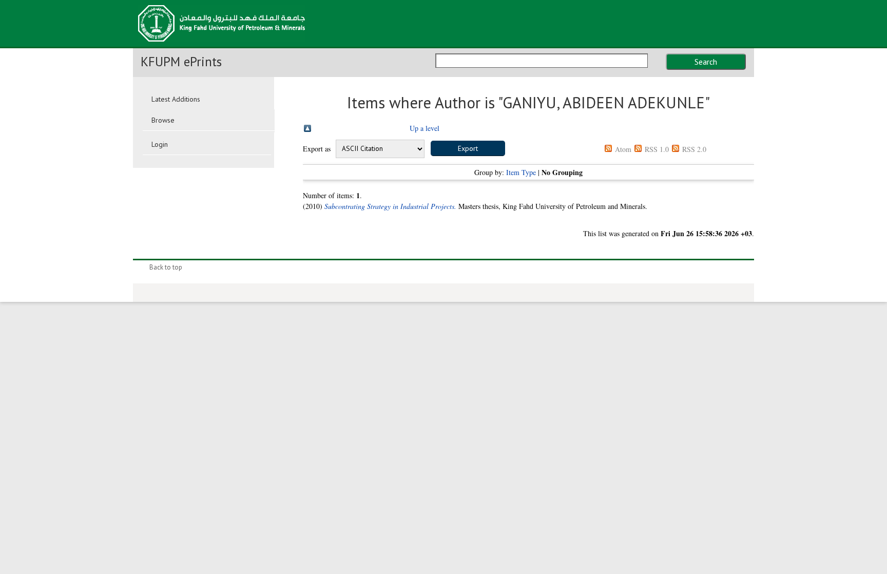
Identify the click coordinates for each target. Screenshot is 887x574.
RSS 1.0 (657, 149)
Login (159, 144)
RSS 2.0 (694, 149)
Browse (163, 120)
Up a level (424, 128)
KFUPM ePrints (181, 61)
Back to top (165, 267)
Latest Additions (175, 99)
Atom (623, 149)
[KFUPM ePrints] (221, 44)
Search (706, 61)
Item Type (521, 172)
